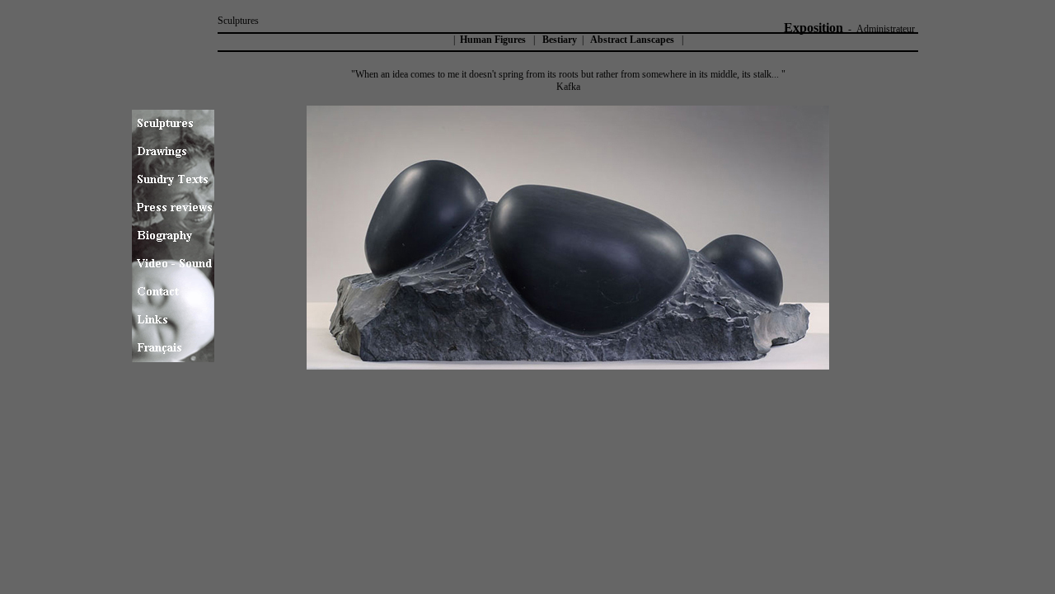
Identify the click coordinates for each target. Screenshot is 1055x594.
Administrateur (885, 29)
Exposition (813, 28)
